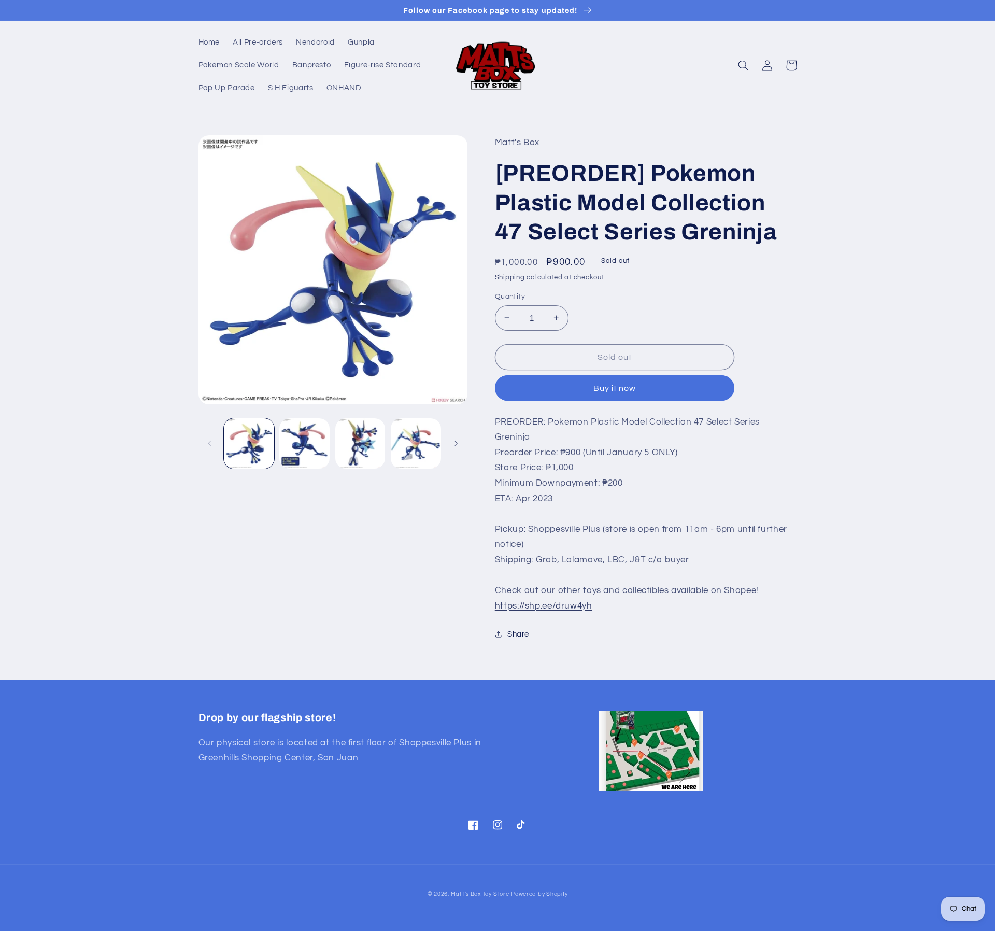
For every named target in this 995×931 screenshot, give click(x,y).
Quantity (510, 296)
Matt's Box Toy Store (480, 894)
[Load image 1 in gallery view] (249, 443)
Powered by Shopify (539, 894)
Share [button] (518, 634)
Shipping (510, 277)
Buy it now (614, 388)
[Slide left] (209, 443)
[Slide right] (456, 443)
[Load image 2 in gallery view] (304, 443)
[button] (744, 65)
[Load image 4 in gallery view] (416, 443)
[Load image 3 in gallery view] (360, 443)
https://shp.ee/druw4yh (543, 606)
